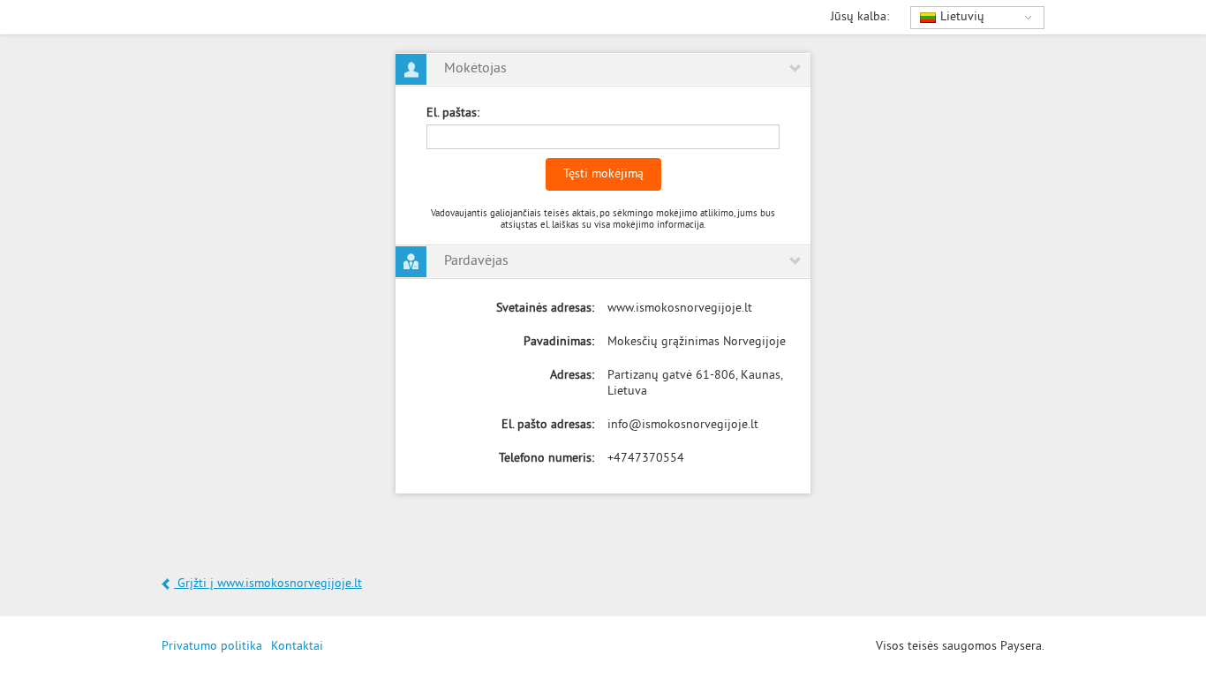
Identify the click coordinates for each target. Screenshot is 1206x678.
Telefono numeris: (546, 458)
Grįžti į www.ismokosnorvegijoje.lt (268, 583)
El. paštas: (452, 113)
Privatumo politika (212, 646)
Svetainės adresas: (545, 308)
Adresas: (572, 375)
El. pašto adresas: (547, 425)
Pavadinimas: (559, 342)
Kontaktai (297, 646)
